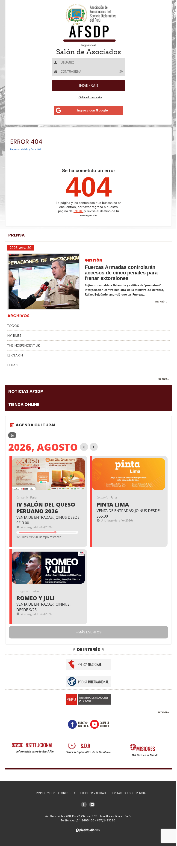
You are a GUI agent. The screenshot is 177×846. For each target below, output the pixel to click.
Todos (13, 325)
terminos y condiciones (50, 793)
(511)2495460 (85, 820)
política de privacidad (89, 793)
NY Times (14, 335)
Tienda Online (23, 404)
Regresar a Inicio (19, 149)
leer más (160, 301)
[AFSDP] (88, 23)
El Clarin (15, 355)
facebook (78, 724)
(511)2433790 (106, 820)
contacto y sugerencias (129, 793)
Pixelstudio (88, 830)
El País (12, 365)
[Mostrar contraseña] (121, 71)
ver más (162, 711)
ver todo (162, 378)
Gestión (93, 260)
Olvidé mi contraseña (90, 97)
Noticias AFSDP (25, 391)
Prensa (16, 235)
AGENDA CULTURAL (36, 425)
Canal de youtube (99, 724)
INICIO (78, 211)
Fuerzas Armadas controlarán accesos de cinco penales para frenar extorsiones (121, 272)
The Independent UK (23, 345)
